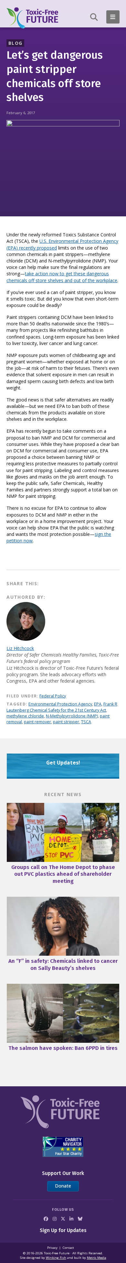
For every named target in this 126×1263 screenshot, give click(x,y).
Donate (63, 1186)
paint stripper (66, 722)
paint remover (37, 722)
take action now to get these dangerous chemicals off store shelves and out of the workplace (61, 277)
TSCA (86, 722)
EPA (97, 704)
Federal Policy (52, 696)
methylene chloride (25, 716)
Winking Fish (56, 1258)
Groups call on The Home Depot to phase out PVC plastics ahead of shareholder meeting (63, 874)
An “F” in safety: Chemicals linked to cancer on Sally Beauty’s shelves (63, 964)
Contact (68, 1248)
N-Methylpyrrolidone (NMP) (72, 716)
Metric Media (96, 1258)
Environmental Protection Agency (60, 704)
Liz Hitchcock (20, 648)
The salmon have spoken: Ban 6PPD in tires (63, 1048)
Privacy (52, 1248)
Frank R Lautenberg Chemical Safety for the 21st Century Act (61, 707)
